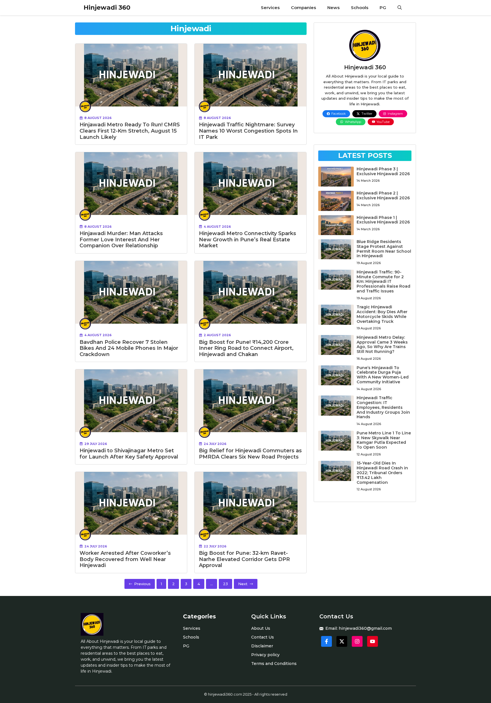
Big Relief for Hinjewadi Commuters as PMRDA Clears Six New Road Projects (250, 453)
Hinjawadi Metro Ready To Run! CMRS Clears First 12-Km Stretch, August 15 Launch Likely (130, 131)
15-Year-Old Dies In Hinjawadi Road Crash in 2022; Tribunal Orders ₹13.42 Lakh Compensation (382, 473)
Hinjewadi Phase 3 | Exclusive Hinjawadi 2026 (383, 171)
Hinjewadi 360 (107, 7)
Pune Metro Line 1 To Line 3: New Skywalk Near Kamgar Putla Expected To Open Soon (384, 440)
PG (383, 7)
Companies (303, 7)
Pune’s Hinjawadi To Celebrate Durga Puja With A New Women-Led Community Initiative (383, 374)
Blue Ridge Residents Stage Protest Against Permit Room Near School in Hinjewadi (384, 248)
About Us (260, 628)
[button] (399, 7)
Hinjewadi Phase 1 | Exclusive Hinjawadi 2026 (383, 220)
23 (225, 583)
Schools (359, 7)
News (333, 7)
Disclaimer (262, 645)
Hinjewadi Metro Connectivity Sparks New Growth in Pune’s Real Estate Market (247, 239)
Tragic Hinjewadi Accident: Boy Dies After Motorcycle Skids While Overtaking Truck (382, 314)
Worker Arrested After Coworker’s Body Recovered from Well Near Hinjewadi (125, 559)
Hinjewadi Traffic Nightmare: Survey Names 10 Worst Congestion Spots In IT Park (248, 131)
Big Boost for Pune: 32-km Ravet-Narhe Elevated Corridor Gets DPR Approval (244, 559)
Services (270, 7)
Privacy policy (265, 654)
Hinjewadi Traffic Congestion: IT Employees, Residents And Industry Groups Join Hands (383, 407)
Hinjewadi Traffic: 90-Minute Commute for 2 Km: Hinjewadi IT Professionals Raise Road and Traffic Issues (383, 281)
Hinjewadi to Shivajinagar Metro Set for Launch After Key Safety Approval (129, 453)
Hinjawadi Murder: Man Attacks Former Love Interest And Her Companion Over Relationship (121, 239)
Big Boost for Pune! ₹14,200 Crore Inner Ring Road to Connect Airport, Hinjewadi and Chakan (246, 348)
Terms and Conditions (274, 663)
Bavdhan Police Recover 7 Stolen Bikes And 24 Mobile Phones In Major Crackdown (129, 348)
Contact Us (262, 637)
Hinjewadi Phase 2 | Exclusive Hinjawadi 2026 (383, 195)
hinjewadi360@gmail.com (365, 628)
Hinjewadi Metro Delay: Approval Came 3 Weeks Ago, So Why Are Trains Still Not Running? (382, 344)
